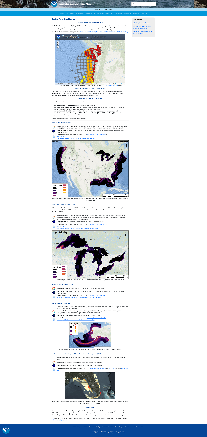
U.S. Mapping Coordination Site (96, 134)
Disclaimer (84, 427)
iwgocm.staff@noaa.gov (60, 420)
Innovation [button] (136, 14)
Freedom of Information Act (109, 427)
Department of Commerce (118, 433)
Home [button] (62, 14)
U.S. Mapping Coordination (110, 85)
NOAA (107, 433)
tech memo (112, 368)
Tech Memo (60, 136)
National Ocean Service (97, 433)
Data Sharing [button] (70, 14)
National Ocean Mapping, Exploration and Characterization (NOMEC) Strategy (104, 32)
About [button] (144, 14)
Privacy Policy (76, 427)
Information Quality (94, 427)
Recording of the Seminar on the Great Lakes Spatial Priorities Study (77, 228)
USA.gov (121, 427)
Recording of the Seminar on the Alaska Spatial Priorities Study (76, 320)
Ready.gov (128, 427)
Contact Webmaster (138, 427)
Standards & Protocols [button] (104, 14)
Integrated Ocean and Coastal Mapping (113, 431)
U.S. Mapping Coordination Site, (96, 368)
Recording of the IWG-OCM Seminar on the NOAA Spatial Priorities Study (79, 297)
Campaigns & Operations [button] (122, 14)
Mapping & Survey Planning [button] (85, 14)
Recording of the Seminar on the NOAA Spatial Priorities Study (76, 138)
